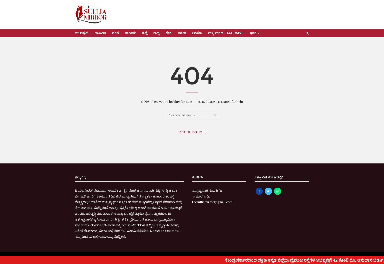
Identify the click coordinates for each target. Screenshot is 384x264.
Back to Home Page (192, 132)
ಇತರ (253, 33)
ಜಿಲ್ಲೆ (144, 33)
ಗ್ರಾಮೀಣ (100, 33)
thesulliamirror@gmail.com (212, 202)
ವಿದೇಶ (182, 33)
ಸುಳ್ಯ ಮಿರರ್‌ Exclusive (226, 33)
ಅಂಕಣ (197, 33)
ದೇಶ (169, 33)
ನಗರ (115, 33)
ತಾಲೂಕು (130, 33)
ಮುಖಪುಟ (82, 33)
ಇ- (194, 196)
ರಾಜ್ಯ (156, 33)
